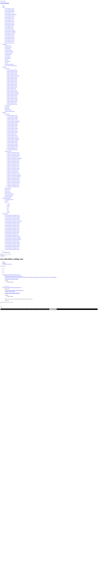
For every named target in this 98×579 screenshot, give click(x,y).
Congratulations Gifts (30, 277)
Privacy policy (53, 309)
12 (3, 269)
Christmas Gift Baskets (24, 277)
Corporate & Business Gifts (37, 277)
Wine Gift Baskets (54, 277)
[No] (56, 309)
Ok (50, 309)
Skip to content (2, 1)
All (3, 272)
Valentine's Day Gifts (48, 277)
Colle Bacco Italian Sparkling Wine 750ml (12, 293)
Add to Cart (7, 286)
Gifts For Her (43, 277)
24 (3, 271)
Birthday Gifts (12, 277)
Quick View (18, 274)
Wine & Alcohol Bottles (12, 291)
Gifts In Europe (4, 3)
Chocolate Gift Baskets (17, 277)
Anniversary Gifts (7, 277)
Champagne (6, 291)
